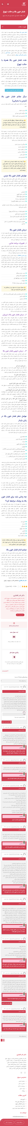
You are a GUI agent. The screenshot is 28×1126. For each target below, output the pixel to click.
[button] (8, 4)
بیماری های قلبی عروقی (21, 55)
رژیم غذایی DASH (22, 255)
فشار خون (17, 15)
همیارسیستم (4, 671)
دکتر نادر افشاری (23, 580)
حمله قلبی (7, 53)
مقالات (21, 15)
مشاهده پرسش (22, 691)
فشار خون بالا (23, 32)
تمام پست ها (20, 615)
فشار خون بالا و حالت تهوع (14, 11)
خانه (24, 15)
